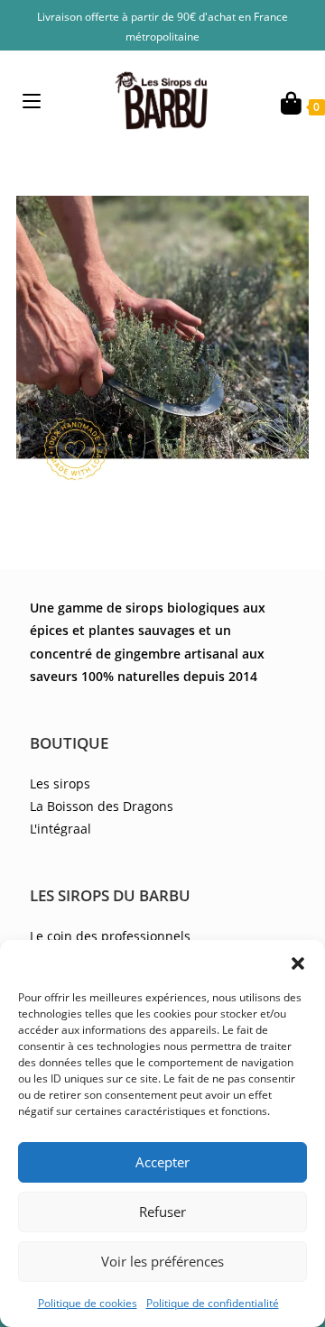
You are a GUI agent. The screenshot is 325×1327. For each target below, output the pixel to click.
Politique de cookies (87, 1303)
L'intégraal (60, 828)
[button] (298, 963)
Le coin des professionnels (110, 936)
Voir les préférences (162, 1261)
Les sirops (60, 783)
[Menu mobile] (32, 100)
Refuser (162, 1212)
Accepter (162, 1162)
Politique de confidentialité (212, 1303)
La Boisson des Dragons (101, 806)
